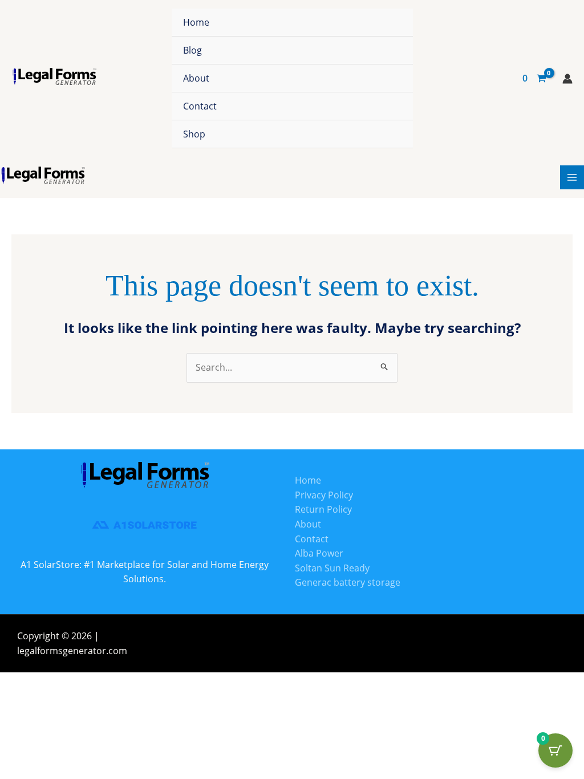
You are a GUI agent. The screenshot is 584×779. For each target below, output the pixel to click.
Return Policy (323, 509)
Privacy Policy (324, 495)
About (196, 78)
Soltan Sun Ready (332, 568)
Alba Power (319, 553)
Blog (192, 50)
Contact (200, 106)
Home (196, 22)
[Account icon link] (567, 79)
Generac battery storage (347, 582)
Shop (194, 134)
